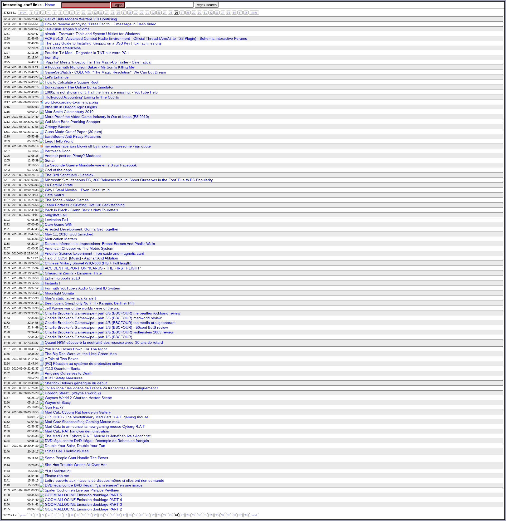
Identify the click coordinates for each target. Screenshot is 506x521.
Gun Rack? (54, 407)
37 (240, 12)
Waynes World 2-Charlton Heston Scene (78, 398)
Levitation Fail (56, 220)
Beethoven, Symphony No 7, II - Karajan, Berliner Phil (89, 303)
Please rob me (57, 476)
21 (147, 12)
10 (83, 12)
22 (153, 12)
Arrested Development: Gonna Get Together (82, 229)
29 (193, 12)
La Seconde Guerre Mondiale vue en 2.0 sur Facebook (91, 165)
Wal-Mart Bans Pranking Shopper (72, 122)
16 (118, 12)
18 (130, 12)
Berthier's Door (57, 151)
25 (170, 12)
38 (245, 12)
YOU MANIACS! (58, 471)
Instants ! (52, 283)
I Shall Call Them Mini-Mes (67, 451)
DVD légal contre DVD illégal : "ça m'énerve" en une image (94, 485)
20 (141, 12)
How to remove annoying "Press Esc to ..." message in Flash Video (100, 24)
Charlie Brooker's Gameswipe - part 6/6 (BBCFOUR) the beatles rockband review (112, 313)
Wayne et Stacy (58, 402)
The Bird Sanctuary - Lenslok (69, 175)
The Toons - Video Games (67, 200)
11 (89, 12)
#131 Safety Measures (63, 378)
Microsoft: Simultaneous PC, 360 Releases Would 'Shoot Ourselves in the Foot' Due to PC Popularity (129, 180)
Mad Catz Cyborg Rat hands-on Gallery (78, 412)
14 (106, 12)
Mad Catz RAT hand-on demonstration (77, 431)
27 (182, 12)
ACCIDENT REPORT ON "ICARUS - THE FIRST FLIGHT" (93, 268)
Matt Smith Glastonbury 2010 (69, 112)
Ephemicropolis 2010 (62, 278)
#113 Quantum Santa (62, 368)
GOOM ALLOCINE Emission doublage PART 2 (83, 509)
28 (187, 12)
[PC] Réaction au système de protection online (83, 363)
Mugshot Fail (55, 215)
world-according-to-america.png (71, 102)
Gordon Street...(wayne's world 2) (73, 393)
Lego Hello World (59, 141)
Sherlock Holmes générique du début (76, 383)
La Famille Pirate (59, 185)
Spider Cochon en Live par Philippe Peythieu (82, 490)
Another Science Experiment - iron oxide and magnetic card (94, 253)
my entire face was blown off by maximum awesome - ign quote (98, 146)
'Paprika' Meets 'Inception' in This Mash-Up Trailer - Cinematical (98, 62)
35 (228, 12)
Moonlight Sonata (59, 293)
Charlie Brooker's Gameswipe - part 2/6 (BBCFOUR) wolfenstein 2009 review (109, 332)
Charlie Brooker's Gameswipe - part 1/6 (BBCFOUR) (88, 337)
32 (211, 12)
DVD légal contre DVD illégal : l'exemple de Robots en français (97, 441)
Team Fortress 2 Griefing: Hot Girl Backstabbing (85, 205)
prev (23, 12)
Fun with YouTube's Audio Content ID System (82, 288)
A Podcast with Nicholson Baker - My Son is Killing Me (89, 67)
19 (135, 12)
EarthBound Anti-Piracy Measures (73, 136)
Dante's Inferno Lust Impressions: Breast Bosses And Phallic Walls (100, 244)
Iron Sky (52, 57)
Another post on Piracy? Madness (73, 156)
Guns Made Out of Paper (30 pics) (73, 132)
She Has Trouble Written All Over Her (76, 465)
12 (95, 12)
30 (199, 12)
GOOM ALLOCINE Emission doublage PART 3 (83, 504)
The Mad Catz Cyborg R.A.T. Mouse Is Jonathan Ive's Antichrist (97, 436)
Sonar (50, 160)
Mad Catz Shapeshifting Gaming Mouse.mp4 (82, 422)
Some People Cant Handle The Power (76, 458)
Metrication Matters (61, 239)
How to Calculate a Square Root (71, 82)
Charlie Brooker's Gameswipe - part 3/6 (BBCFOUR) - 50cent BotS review (106, 327)
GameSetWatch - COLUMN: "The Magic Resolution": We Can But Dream (105, 72)
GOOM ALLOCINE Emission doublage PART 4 (83, 500)
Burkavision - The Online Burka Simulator (79, 87)
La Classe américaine (63, 48)
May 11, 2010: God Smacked (69, 234)
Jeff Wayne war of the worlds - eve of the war (82, 308)
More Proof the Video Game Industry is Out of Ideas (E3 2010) (97, 117)
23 (158, 12)
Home (50, 5)
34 (222, 12)
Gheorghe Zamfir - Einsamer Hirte (73, 273)
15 (112, 12)
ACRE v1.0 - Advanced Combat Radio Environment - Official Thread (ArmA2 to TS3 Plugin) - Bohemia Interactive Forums (146, 38)
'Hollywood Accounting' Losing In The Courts (82, 97)
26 (176, 12)
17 (124, 12)
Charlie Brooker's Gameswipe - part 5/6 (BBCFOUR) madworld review (103, 318)
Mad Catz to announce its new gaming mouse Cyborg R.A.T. (95, 426)
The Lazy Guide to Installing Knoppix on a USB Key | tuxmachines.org (103, 43)
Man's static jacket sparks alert (70, 298)
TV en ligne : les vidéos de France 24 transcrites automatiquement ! (101, 388)
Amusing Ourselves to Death (69, 373)
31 (205, 12)
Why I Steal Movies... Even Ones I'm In (77, 190)
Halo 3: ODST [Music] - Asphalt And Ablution (81, 258)
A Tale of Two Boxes (61, 359)
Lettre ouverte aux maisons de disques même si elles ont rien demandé (104, 480)
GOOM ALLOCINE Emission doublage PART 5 (83, 495)
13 (101, 12)
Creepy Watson (57, 127)
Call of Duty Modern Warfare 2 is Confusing (81, 19)
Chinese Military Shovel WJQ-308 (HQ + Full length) (88, 263)
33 (216, 12)
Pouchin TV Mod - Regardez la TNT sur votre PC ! (87, 53)
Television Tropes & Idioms (67, 29)
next (254, 12)
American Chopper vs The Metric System (79, 248)
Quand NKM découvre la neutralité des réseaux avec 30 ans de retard (104, 342)
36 (234, 12)
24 (164, 12)
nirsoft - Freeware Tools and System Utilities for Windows (92, 34)
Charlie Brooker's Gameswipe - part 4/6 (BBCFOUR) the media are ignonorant (110, 323)
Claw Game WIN (58, 224)
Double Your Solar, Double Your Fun (75, 446)
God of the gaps (58, 170)
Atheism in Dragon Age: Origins (71, 107)
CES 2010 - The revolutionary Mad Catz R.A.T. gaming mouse (96, 417)
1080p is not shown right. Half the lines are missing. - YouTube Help (101, 92)
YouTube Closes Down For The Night (76, 349)
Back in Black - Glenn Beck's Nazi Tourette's (81, 210)
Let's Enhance (57, 77)
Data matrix (54, 195)
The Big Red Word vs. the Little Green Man (81, 354)
